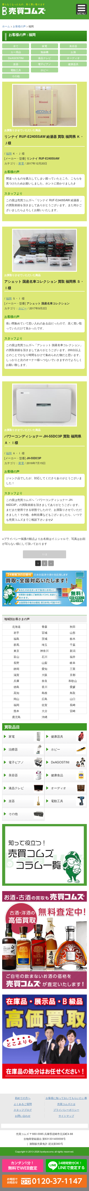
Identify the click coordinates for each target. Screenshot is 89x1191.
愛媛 (72, 687)
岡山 (16, 699)
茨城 (44, 639)
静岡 (16, 669)
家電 (44, 46)
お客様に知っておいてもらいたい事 (66, 1098)
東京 (16, 651)
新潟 (72, 651)
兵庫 (16, 681)
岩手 (16, 633)
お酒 (73, 52)
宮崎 (72, 711)
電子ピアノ (44, 64)
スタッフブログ (23, 1109)
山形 (72, 633)
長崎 (72, 705)
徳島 (16, 687)
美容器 (73, 46)
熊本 (16, 711)
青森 (44, 627)
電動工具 (16, 70)
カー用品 (16, 52)
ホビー (44, 70)
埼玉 (44, 645)
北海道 (16, 627)
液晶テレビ (44, 58)
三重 (72, 669)
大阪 (44, 675)
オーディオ (73, 58)
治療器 (13, 749)
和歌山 (72, 681)
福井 (72, 657)
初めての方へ (22, 1098)
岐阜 (72, 663)
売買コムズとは (66, 1104)
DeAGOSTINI (16, 58)
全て (15, 46)
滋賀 (16, 675)
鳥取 (72, 693)
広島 (44, 699)
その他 (16, 76)
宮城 (44, 633)
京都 (72, 675)
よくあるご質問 (23, 1104)
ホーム (6, 26)
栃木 (72, 639)
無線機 (44, 52)
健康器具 (73, 64)
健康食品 (57, 775)
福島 (16, 639)
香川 (44, 687)
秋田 (72, 627)
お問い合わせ (22, 1115)
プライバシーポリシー (66, 1109)
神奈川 (44, 651)
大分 (44, 711)
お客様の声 (19, 26)
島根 (44, 693)
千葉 (72, 645)
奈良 (44, 681)
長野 (16, 663)
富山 (16, 657)
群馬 (16, 645)
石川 (44, 657)
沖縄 (44, 717)
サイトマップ (66, 1115)
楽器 (15, 64)
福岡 (9, 153)
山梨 (44, 663)
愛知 (44, 669)
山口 (72, 699)
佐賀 (44, 705)
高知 (16, 693)
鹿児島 (16, 717)
